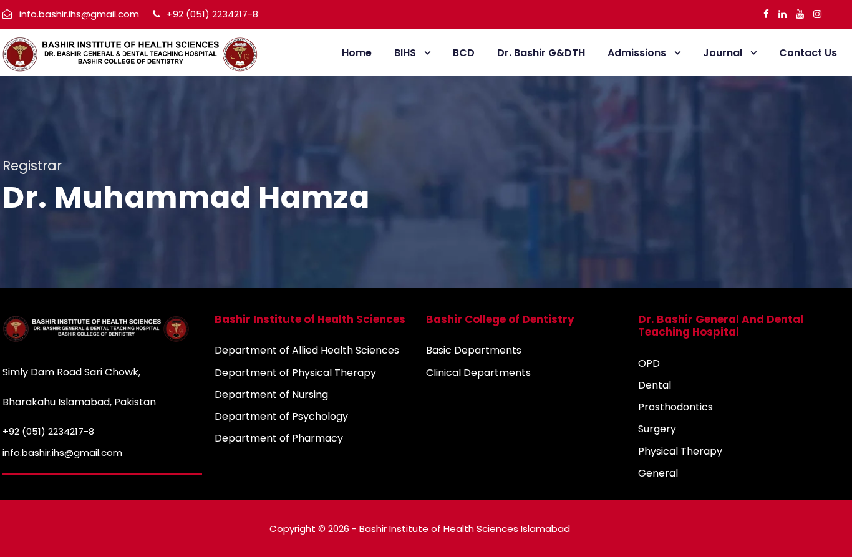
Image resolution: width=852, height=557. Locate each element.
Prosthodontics (675, 407)
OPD (649, 363)
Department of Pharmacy (279, 438)
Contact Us (808, 53)
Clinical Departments (478, 373)
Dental (654, 385)
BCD (464, 53)
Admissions (637, 53)
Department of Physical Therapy (295, 373)
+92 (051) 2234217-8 (211, 14)
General (658, 473)
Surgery (657, 429)
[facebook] (766, 14)
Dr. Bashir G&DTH (541, 53)
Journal (722, 53)
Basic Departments (473, 350)
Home (357, 53)
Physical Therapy (680, 451)
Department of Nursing (271, 394)
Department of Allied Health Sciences (307, 350)
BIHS (405, 53)
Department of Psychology (281, 416)
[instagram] (817, 14)
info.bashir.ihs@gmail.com (79, 14)
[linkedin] (782, 14)
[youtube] (800, 14)
